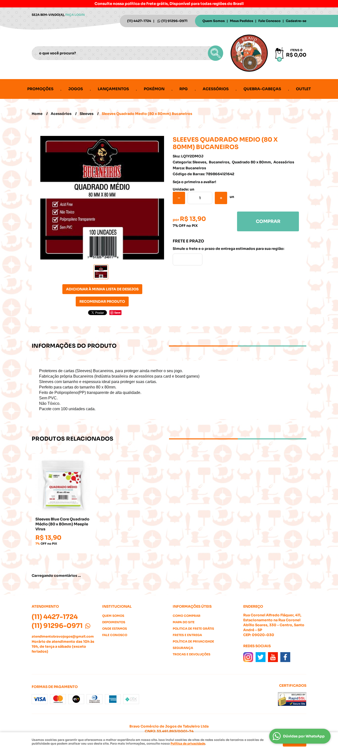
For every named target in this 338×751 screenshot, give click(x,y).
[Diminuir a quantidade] (179, 198)
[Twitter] (261, 657)
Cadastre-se (296, 21)
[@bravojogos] (248, 657)
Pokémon (154, 88)
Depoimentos (113, 622)
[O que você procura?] (215, 53)
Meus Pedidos (241, 21)
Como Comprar (186, 616)
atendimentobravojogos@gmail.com (63, 636)
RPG (183, 88)
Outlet (303, 88)
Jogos (75, 88)
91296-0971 (174, 21)
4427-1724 (139, 21)
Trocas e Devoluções (191, 654)
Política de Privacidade (193, 641)
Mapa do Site (183, 622)
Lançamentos (113, 88)
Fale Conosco (269, 21)
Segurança (183, 648)
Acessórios (216, 88)
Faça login (75, 15)
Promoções (40, 88)
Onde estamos (114, 628)
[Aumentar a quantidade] (221, 198)
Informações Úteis (192, 606)
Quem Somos (213, 21)
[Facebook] (285, 657)
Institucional (117, 606)
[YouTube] (273, 657)
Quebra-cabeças (262, 88)
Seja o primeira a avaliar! (194, 182)
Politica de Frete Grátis (193, 628)
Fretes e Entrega (187, 635)
